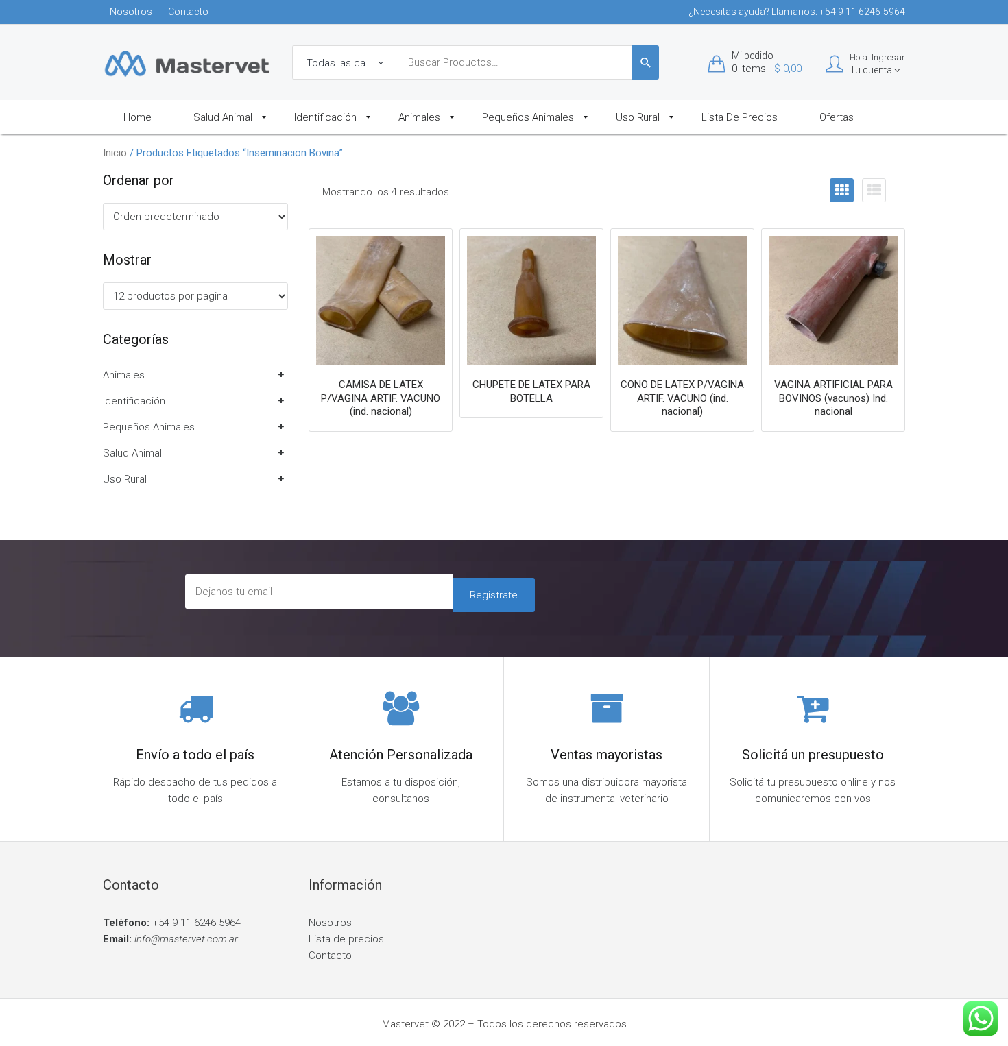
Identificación (134, 401)
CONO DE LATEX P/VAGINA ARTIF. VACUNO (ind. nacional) (682, 397)
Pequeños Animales (149, 427)
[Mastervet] (187, 63)
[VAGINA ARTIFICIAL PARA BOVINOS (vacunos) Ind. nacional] (833, 300)
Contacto (188, 11)
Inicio (115, 153)
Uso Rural (125, 479)
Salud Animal (132, 453)
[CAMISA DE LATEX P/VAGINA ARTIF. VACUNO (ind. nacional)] (380, 300)
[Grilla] (842, 190)
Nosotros (131, 11)
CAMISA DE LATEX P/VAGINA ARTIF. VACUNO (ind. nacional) (380, 397)
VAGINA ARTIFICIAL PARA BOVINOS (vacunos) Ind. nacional (833, 397)
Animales (124, 375)
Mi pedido (752, 55)
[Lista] (874, 190)
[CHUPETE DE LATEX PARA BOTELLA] (531, 300)
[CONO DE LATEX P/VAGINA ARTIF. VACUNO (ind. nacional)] (682, 300)
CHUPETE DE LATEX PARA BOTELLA (531, 391)
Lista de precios (346, 939)
